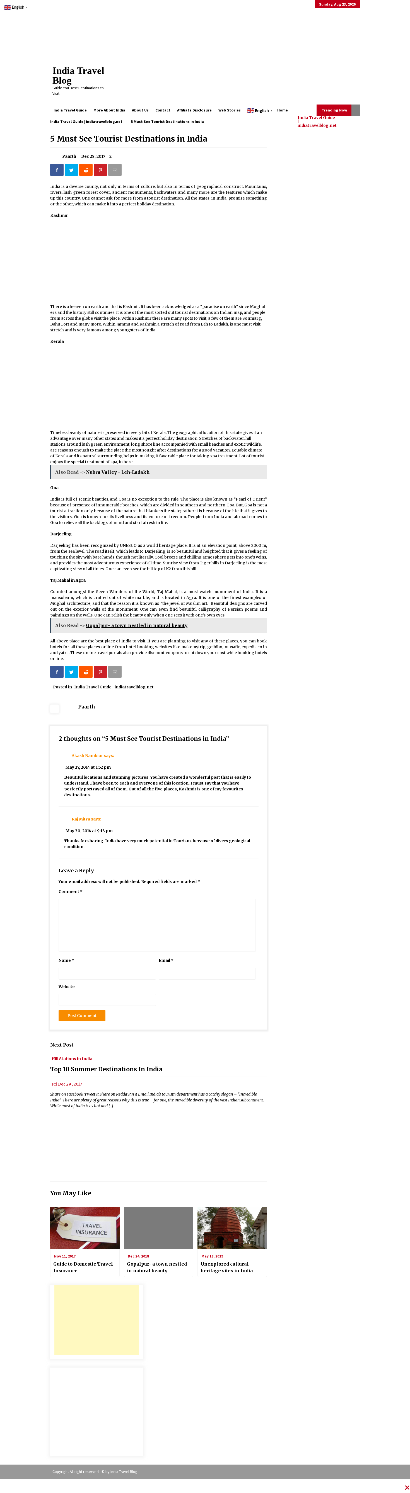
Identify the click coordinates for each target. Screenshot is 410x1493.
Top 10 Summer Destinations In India (106, 1069)
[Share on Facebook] (57, 171)
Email (166, 960)
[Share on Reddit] (86, 171)
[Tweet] (72, 171)
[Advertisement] (96, 1320)
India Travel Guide (70, 110)
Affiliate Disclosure (194, 110)
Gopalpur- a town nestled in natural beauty (157, 1267)
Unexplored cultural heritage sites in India (227, 1267)
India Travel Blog (78, 75)
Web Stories (229, 110)
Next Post (62, 1045)
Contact (162, 110)
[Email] (115, 171)
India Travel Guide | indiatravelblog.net (317, 121)
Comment (71, 891)
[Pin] (101, 171)
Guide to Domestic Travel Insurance (83, 1267)
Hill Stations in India (72, 1058)
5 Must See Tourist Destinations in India (128, 139)
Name (66, 960)
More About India (109, 110)
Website (67, 986)
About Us (140, 110)
